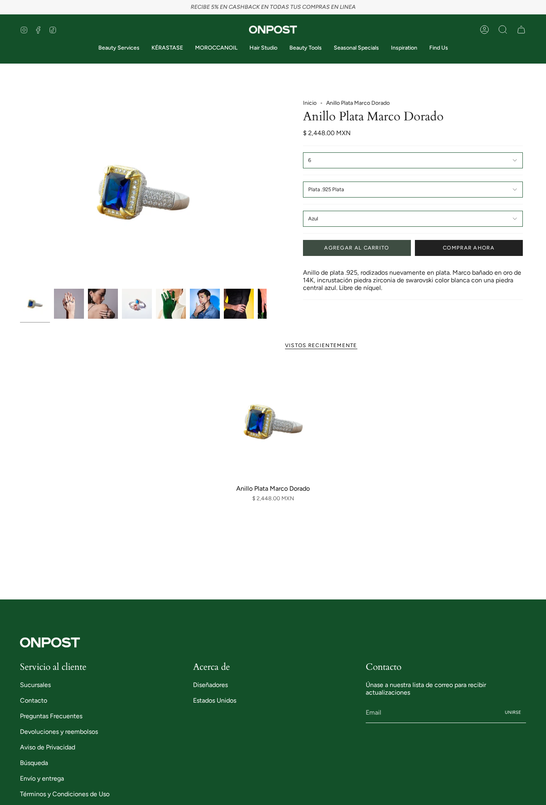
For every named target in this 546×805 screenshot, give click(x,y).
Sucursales (35, 685)
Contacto (33, 700)
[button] (503, 29)
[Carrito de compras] (521, 29)
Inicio (310, 103)
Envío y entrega (42, 778)
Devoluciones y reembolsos (59, 731)
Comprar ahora (468, 248)
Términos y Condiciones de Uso (65, 794)
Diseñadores (210, 685)
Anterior (20, 192)
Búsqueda (34, 763)
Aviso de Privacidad (47, 747)
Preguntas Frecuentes (51, 716)
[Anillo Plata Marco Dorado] (273, 421)
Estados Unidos (214, 700)
